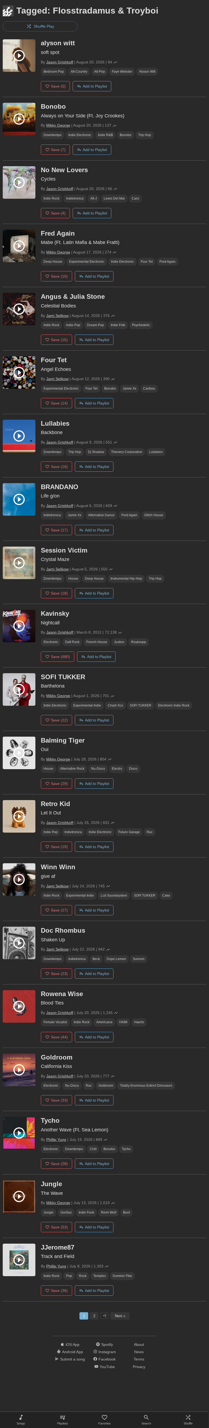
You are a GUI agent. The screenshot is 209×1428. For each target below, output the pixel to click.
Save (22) (59, 720)
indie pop (73, 325)
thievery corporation (126, 452)
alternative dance (101, 515)
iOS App (72, 1344)
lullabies (156, 452)
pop (69, 1276)
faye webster (122, 71)
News (139, 1352)
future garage (129, 832)
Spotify (107, 1344)
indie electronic (79, 135)
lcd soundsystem (114, 895)
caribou (149, 388)
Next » (120, 1316)
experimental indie (87, 705)
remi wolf (108, 1212)
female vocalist (55, 1022)
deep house (53, 262)
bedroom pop (54, 71)
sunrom (139, 959)
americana (104, 1022)
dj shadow (96, 452)
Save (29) (59, 783)
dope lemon (116, 959)
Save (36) (59, 1290)
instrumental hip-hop (126, 578)
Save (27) (59, 910)
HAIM (123, 1022)
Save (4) (58, 213)
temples (99, 1276)
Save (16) (59, 466)
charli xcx (115, 705)
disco (133, 769)
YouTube (107, 1367)
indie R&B (105, 135)
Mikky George (58, 125)
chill (93, 1149)
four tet (147, 262)
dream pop (95, 325)
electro (117, 769)
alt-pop (99, 71)
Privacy (139, 1367)
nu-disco (98, 769)
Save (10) (59, 276)
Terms (139, 1359)
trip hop (144, 135)
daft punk (72, 642)
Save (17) (59, 530)
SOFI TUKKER (140, 705)
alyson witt (147, 71)
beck (96, 959)
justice (119, 642)
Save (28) (59, 1163)
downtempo (53, 135)
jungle (49, 1212)
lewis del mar (114, 198)
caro (135, 198)
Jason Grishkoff (59, 62)
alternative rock (72, 769)
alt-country (79, 71)
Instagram (107, 1352)
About (139, 1344)
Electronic (51, 642)
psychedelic (141, 325)
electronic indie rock (173, 705)
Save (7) (58, 149)
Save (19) (59, 847)
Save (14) (59, 403)
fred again (167, 262)
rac (150, 832)
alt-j (93, 198)
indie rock (51, 198)
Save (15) (59, 340)
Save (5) (58, 86)
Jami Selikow (57, 315)
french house (96, 642)
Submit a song (72, 1359)
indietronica (75, 198)
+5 (104, 1316)
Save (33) (59, 1100)
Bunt (126, 1212)
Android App (72, 1352)
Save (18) (59, 593)
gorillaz (66, 1212)
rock (83, 1276)
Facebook (107, 1359)
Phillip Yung (56, 1139)
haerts (139, 1022)
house (73, 578)
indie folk (118, 325)
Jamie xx (129, 388)
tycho (126, 1149)
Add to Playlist (95, 86)
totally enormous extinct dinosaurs (146, 1085)
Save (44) (59, 1037)
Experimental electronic (86, 262)
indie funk (86, 1212)
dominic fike (122, 1276)
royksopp (138, 642)
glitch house (153, 515)
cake (166, 895)
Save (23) (59, 973)
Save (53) (59, 1227)
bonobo (125, 135)
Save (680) (60, 656)
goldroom (106, 1085)
